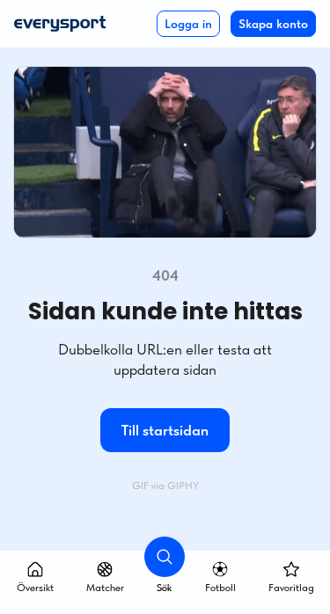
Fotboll (220, 587)
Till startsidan (165, 430)
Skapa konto (273, 24)
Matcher (105, 587)
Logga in (188, 24)
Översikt (35, 587)
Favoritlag (291, 587)
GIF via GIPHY (165, 485)
